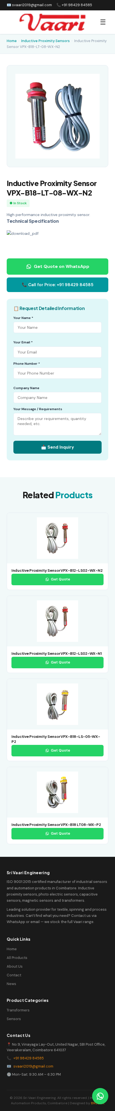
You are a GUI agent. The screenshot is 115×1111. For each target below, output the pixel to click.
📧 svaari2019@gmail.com (29, 5)
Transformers (18, 1010)
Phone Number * (26, 363)
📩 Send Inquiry (57, 447)
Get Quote (60, 579)
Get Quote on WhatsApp (61, 266)
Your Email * (23, 342)
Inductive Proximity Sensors (45, 40)
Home (12, 40)
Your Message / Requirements (37, 409)
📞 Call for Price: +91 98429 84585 (58, 285)
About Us (15, 966)
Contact (14, 975)
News (11, 983)
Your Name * (23, 318)
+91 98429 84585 (28, 1058)
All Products (17, 957)
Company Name (26, 388)
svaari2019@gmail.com (33, 1066)
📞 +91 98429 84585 (74, 5)
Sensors (14, 1018)
